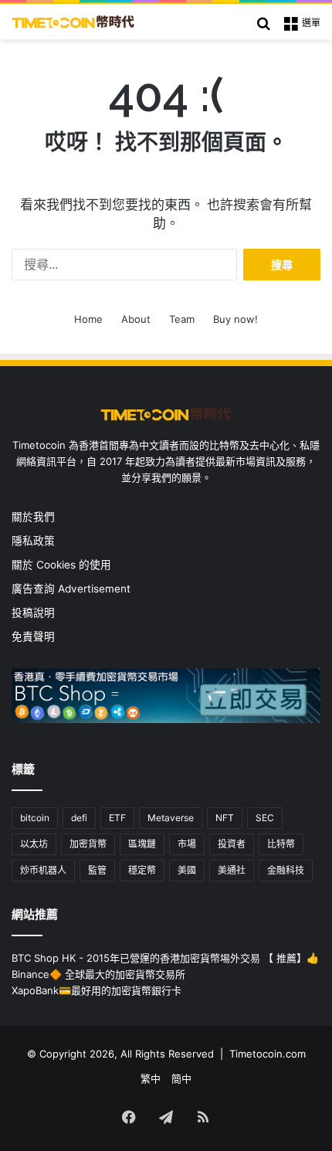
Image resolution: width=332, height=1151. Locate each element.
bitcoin (34, 817)
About (136, 319)
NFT (224, 817)
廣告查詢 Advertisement (73, 588)
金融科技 (285, 870)
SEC (265, 817)
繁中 (151, 1078)
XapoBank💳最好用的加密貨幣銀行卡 (96, 990)
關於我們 (33, 517)
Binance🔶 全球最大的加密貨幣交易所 (98, 974)
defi (79, 817)
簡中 (181, 1078)
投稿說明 (33, 612)
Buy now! (235, 319)
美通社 (232, 870)
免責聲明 (33, 636)
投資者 (232, 844)
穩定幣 (142, 870)
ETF (117, 817)
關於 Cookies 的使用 (61, 565)
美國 (187, 870)
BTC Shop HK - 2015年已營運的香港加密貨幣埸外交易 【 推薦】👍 (165, 958)
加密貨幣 (88, 844)
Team (182, 319)
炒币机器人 (43, 870)
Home (88, 319)
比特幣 (281, 844)
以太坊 (34, 844)
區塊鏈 (142, 844)
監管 (97, 870)
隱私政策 (33, 541)
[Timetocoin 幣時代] (73, 22)
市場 (187, 844)
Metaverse (170, 817)
